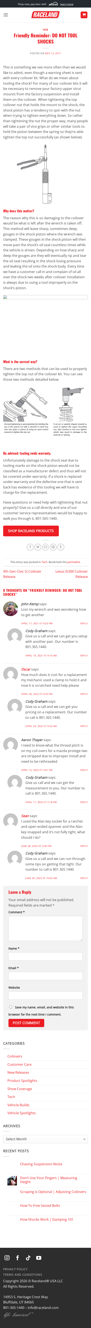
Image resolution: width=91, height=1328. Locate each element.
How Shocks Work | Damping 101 (46, 1220)
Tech (45, 29)
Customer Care (19, 1064)
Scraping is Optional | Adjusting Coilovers (53, 1192)
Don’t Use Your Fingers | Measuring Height (48, 1180)
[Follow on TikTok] (28, 1258)
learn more (66, 4)
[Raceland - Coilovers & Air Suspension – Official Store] (45, 15)
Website (14, 987)
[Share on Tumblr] (60, 547)
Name (13, 948)
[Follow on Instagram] (7, 1258)
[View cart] (84, 15)
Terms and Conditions (22, 1275)
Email (13, 968)
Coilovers (14, 1056)
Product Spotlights (22, 1080)
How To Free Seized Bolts (40, 1206)
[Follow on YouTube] (38, 1258)
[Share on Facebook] (30, 547)
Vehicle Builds (18, 1105)
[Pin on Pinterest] (53, 547)
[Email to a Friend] (45, 547)
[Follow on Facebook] (17, 1258)
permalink (73, 562)
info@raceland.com (43, 1307)
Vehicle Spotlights (21, 1113)
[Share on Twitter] (37, 547)
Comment (16, 912)
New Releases (18, 1072)
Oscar (25, 669)
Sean (25, 816)
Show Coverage (19, 1089)
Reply (84, 623)
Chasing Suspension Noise (41, 1164)
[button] (5, 15)
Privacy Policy (15, 1269)
